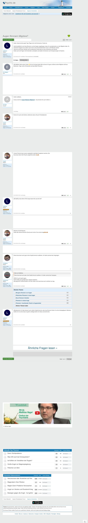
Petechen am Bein (13, 468)
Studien (52, 7)
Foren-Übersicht (7, 499)
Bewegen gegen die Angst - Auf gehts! (20, 493)
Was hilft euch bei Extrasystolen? (18, 457)
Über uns (20, 513)
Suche (26, 7)
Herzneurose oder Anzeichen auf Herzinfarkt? (22, 478)
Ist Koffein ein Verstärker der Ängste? (19, 460)
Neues (10, 7)
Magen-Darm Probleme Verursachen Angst (21, 486)
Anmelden (68, 7)
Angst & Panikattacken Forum (19, 499)
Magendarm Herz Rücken (15, 482)
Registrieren (61, 7)
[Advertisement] (42, 335)
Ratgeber (33, 7)
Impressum (25, 513)
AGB (45, 513)
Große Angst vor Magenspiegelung (19, 464)
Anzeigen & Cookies (39, 513)
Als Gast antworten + (8, 39)
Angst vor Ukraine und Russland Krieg (20, 489)
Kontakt (16, 513)
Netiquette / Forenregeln (51, 513)
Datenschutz (31, 513)
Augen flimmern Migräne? (15, 35)
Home (5, 7)
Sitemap (58, 513)
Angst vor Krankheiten (32, 499)
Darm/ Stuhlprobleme (14, 453)
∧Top (85, 521)
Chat (38, 7)
